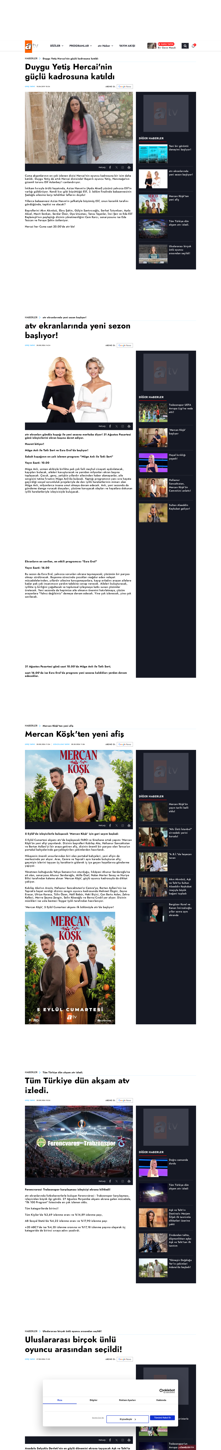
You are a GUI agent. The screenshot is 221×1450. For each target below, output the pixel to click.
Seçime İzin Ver (98, 1418)
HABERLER (31, 58)
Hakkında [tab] (161, 1400)
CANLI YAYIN (187, 1447)
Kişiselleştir (126, 1419)
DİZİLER (55, 46)
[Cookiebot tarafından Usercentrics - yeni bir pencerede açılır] (162, 1391)
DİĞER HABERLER (151, 138)
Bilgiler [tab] (93, 1400)
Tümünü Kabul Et (162, 1418)
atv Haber (104, 46)
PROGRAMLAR (79, 46)
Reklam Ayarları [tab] (127, 1400)
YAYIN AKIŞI (127, 46)
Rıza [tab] (59, 1400)
